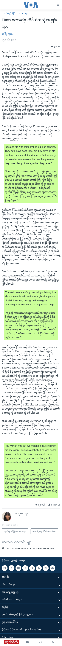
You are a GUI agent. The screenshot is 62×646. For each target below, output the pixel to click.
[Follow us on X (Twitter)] (11, 568)
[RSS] (39, 568)
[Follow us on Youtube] (18, 568)
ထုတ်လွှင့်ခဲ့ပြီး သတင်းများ (15, 13)
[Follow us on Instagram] (25, 568)
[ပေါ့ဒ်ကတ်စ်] (45, 568)
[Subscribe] (52, 568)
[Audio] (40, 642)
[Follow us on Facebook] (5, 568)
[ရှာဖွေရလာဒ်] (53, 642)
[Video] (27, 642)
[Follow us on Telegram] (32, 568)
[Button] (55, 46)
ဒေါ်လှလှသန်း (8, 34)
